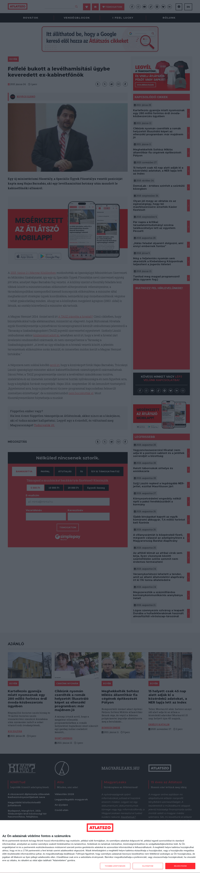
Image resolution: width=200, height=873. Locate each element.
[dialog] (100, 846)
